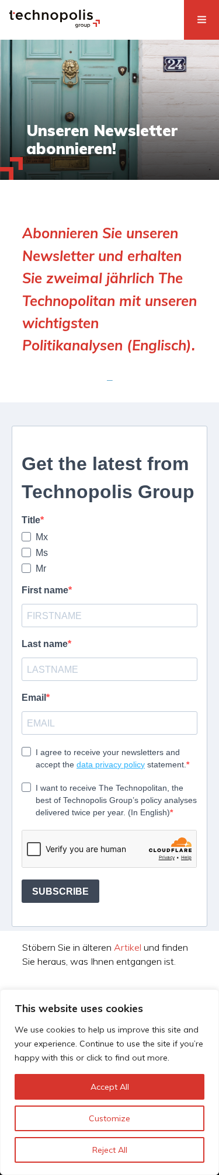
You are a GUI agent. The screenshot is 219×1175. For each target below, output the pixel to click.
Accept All (110, 1087)
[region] (109, 1082)
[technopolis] (54, 24)
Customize (109, 1118)
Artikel (127, 947)
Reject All (109, 1150)
